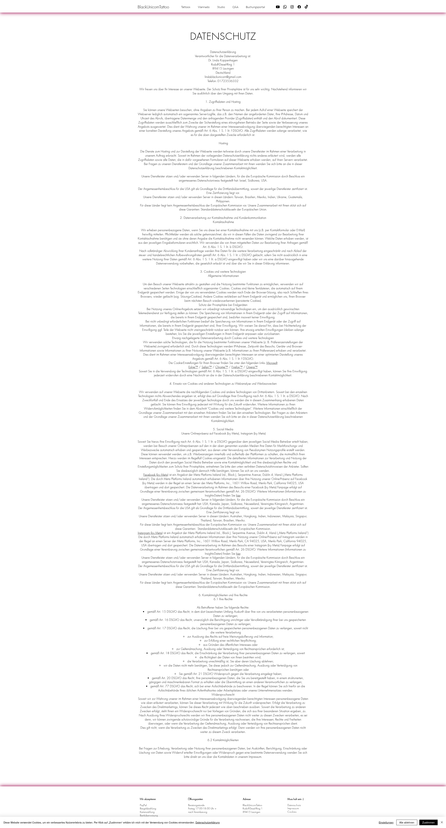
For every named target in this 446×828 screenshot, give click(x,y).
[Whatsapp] (285, 7)
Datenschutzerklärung (207, 822)
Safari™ (207, 367)
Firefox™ (237, 367)
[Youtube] (278, 7)
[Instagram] (292, 7)
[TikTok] (306, 7)
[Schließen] (442, 822)
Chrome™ (221, 367)
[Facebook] (299, 7)
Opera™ (251, 367)
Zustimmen (428, 822)
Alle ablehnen (406, 822)
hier (238, 495)
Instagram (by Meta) (150, 533)
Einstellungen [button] (386, 822)
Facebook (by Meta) (155, 475)
